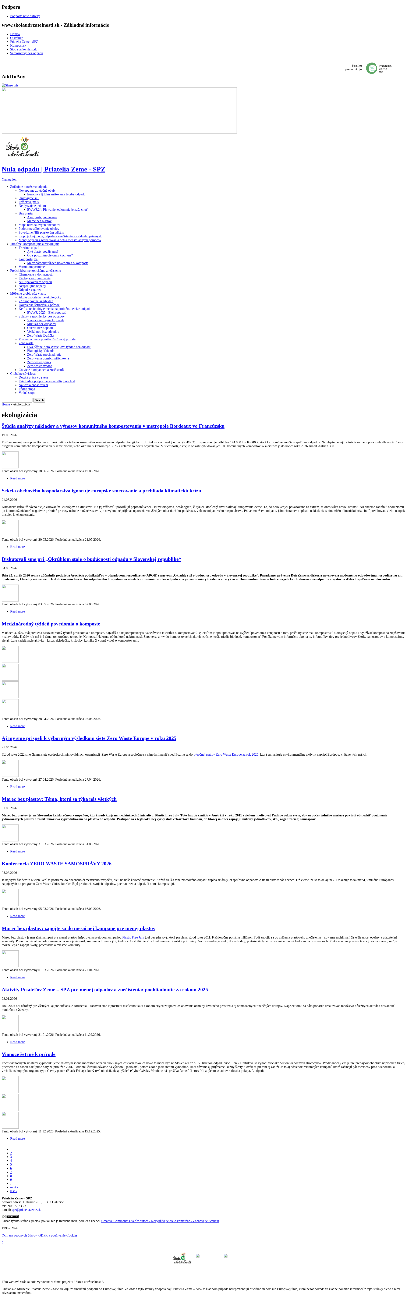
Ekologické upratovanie (34, 278)
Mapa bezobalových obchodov (39, 225)
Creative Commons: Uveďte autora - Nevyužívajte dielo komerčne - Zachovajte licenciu (160, 1221)
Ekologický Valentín (40, 350)
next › (14, 1187)
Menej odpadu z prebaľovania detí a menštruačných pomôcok (60, 240)
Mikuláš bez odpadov (41, 324)
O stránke (16, 38)
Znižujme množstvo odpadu (28, 186)
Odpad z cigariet (30, 289)
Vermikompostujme (32, 267)
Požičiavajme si (29, 202)
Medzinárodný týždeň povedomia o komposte (57, 263)
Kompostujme (28, 259)
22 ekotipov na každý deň (36, 301)
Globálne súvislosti (23, 373)
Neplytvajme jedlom (32, 205)
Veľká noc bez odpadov (43, 331)
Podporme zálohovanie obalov (39, 228)
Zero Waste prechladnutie (44, 354)
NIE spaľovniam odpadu (35, 282)
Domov (15, 34)
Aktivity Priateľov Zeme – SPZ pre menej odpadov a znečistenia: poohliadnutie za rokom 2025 (105, 989)
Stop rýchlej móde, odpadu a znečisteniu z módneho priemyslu (60, 236)
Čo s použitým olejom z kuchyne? (50, 255)
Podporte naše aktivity (25, 16)
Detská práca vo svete (33, 377)
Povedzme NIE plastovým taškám (41, 232)
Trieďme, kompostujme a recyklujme (34, 244)
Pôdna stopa (27, 389)
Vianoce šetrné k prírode (29, 1054)
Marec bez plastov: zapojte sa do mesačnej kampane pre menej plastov (78, 928)
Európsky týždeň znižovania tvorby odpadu (56, 194)
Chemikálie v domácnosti (36, 274)
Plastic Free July (133, 937)
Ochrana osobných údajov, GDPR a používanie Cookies (39, 1235)
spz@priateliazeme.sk (26, 1209)
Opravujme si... (29, 198)
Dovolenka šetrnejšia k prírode (39, 305)
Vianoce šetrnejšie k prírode (45, 320)
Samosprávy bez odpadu (26, 53)
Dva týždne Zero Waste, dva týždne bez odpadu (59, 347)
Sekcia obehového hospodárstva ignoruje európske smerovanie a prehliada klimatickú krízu (101, 490)
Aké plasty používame (42, 217)
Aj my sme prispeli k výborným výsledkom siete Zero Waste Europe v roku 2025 (89, 738)
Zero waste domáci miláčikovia (48, 358)
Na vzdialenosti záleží (33, 385)
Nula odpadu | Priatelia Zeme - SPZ (53, 169)
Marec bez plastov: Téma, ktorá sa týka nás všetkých (59, 799)
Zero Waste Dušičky (40, 335)
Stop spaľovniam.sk (23, 49)
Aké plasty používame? (43, 251)
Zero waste (26, 343)
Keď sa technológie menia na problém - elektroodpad (54, 309)
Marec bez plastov (39, 221)
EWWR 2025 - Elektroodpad (46, 312)
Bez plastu (26, 213)
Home (6, 404)
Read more (17, 478)
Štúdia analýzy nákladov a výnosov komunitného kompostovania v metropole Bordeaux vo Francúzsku (113, 426)
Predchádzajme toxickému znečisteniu (35, 270)
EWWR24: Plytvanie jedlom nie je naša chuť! (58, 209)
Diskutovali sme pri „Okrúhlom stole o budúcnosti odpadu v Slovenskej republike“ (91, 559)
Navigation (9, 179)
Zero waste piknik (39, 362)
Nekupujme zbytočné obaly (37, 190)
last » (13, 1191)
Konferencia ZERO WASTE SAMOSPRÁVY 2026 (57, 863)
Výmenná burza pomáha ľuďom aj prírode (47, 339)
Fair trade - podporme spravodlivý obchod (47, 381)
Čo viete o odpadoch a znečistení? (41, 370)
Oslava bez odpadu (40, 328)
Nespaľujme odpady (32, 286)
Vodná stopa (27, 392)
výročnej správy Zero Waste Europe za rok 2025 (226, 754)
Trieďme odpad (29, 247)
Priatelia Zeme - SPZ (24, 41)
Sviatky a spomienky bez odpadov (42, 316)
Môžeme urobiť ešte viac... (28, 293)
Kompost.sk (18, 45)
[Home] (23, 158)
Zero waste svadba (39, 366)
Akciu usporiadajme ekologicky (40, 297)
